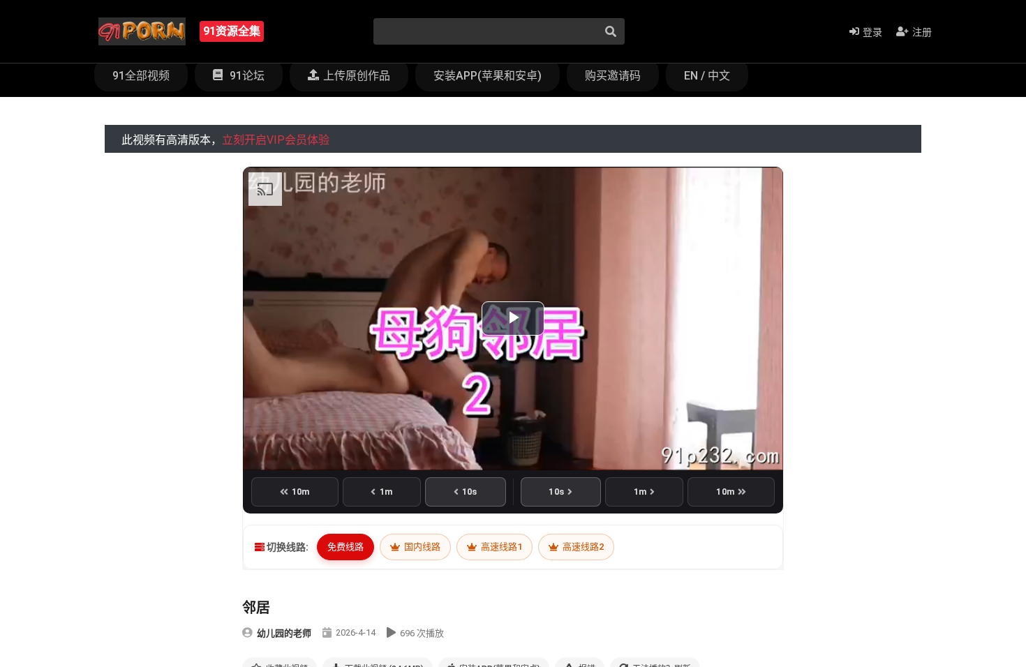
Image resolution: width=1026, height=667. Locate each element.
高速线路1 (500, 546)
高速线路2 (582, 546)
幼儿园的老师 (284, 633)
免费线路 (345, 546)
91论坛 (246, 75)
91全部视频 (141, 75)
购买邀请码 (613, 75)
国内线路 (421, 546)
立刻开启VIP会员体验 (275, 140)
